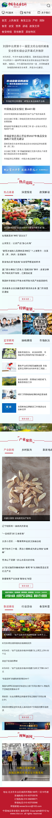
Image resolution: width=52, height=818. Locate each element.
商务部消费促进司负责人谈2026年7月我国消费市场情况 (25, 708)
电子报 (27, 12)
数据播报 (9, 606)
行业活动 (27, 606)
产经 (35, 20)
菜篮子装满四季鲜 (10, 660)
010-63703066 (31, 802)
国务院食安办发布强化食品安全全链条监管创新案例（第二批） (25, 145)
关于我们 (45, 12)
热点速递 (9, 192)
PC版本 (9, 12)
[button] (5, 86)
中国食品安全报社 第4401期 (19, 108)
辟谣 (25, 26)
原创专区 (31, 31)
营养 (18, 26)
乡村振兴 (27, 449)
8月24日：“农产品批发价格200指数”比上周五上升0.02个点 (25, 652)
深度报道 (27, 192)
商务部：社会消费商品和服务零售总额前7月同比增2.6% (24, 698)
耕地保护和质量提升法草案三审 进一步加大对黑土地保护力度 (25, 127)
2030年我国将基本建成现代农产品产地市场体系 (24, 114)
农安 (11, 26)
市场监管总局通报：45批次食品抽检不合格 (22, 158)
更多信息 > (26, 299)
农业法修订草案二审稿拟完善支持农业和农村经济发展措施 (25, 120)
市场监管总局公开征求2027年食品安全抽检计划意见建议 (25, 137)
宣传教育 (19, 31)
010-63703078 (31, 795)
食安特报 (7, 31)
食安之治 (26, 20)
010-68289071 (31, 798)
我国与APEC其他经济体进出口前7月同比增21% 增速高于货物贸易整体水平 (26, 687)
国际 (42, 20)
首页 (4, 20)
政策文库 (35, 26)
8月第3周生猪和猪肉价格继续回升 (16, 643)
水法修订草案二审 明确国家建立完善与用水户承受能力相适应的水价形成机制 (25, 152)
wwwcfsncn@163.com (31, 806)
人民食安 (14, 20)
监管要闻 (9, 340)
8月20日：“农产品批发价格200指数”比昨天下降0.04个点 (25, 670)
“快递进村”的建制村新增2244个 (15, 678)
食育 (4, 26)
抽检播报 (27, 340)
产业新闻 (9, 449)
